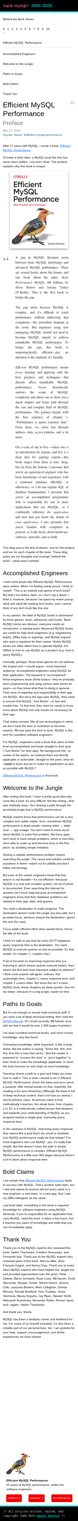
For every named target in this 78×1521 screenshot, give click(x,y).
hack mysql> (16, 6)
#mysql (7, 134)
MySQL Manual (13, 1021)
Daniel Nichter (48, 1515)
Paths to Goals (12, 74)
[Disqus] (39, 1394)
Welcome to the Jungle (18, 64)
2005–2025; (42, 5)
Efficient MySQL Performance (22, 42)
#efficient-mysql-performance (43, 134)
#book (18, 134)
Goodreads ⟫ (62, 1498)
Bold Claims (11, 83)
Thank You (10, 93)
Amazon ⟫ (36, 1498)
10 (48, 29)
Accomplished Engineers (19, 54)
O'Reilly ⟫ (14, 1498)
